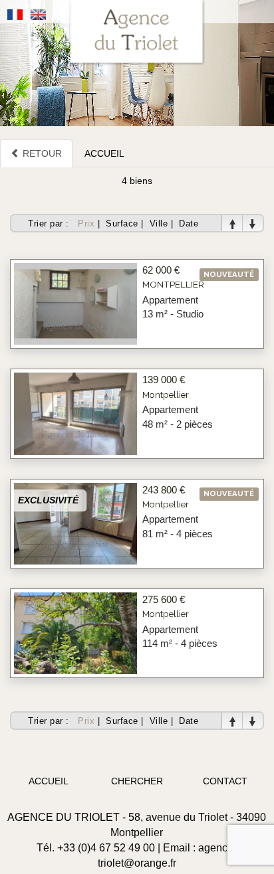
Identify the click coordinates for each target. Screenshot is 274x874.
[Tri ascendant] (232, 223)
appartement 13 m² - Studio (173, 306)
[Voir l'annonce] (75, 303)
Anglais (38, 15)
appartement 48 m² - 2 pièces (177, 416)
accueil (48, 781)
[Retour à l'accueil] (137, 33)
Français (15, 15)
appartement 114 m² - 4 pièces (179, 636)
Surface (122, 223)
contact (225, 781)
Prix (86, 223)
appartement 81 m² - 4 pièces (177, 526)
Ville (159, 223)
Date (188, 223)
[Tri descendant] (252, 223)
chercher (137, 781)
